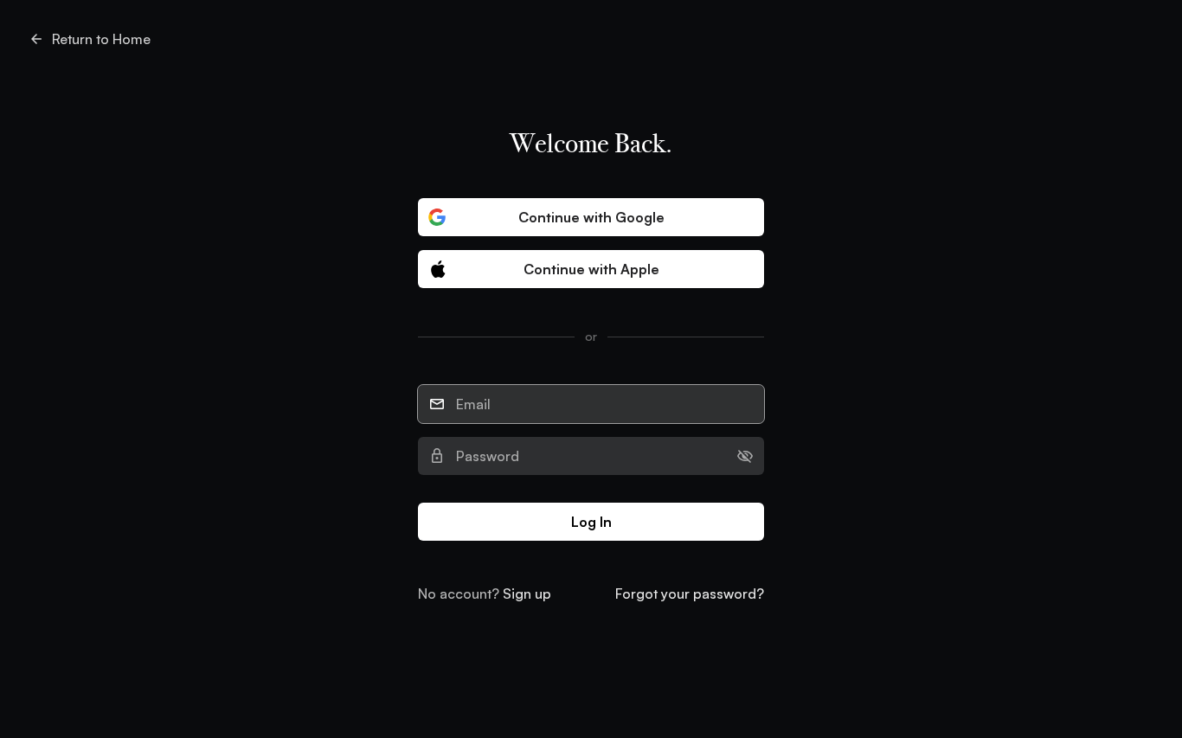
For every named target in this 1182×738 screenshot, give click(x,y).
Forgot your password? (689, 593)
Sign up (527, 593)
